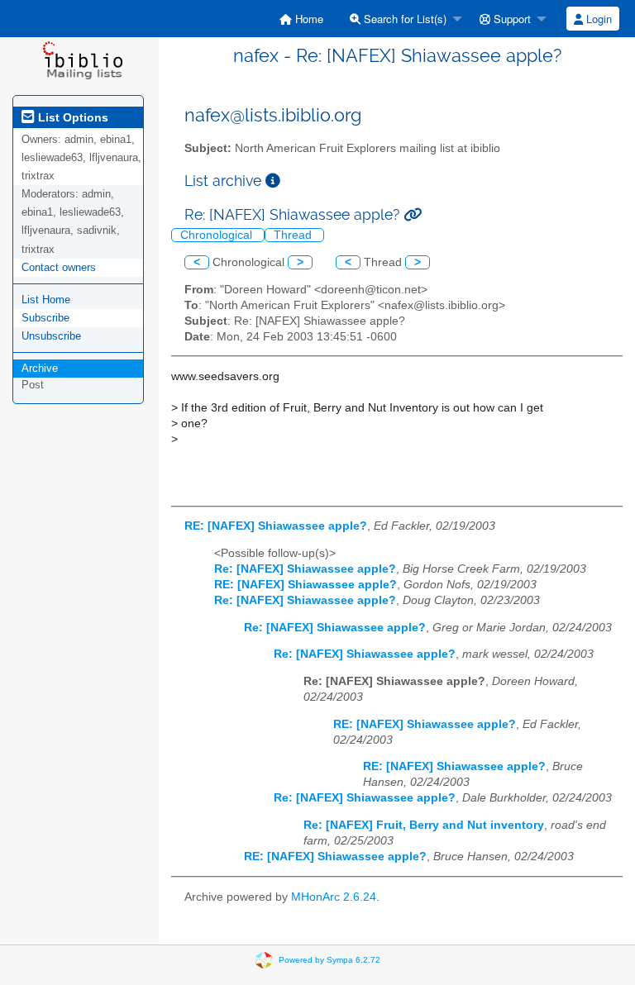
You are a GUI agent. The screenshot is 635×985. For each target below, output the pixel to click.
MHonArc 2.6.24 (333, 897)
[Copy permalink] (412, 214)
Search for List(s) (403, 18)
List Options (71, 117)
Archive (39, 368)
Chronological (217, 235)
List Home (45, 299)
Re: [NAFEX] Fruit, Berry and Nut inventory (423, 825)
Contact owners (58, 267)
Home (307, 18)
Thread (294, 235)
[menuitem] (301, 18)
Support (510, 18)
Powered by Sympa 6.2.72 (329, 959)
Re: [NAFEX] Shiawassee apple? (305, 569)
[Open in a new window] (272, 180)
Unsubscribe (51, 336)
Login (597, 18)
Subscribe (45, 318)
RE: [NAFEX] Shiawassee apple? (275, 526)
